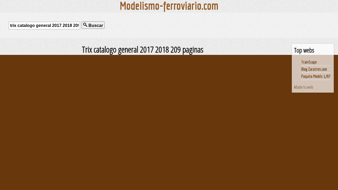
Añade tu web (303, 87)
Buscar (95, 25)
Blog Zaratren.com (314, 69)
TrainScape (309, 62)
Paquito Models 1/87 (316, 76)
